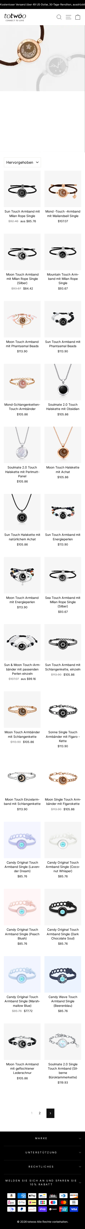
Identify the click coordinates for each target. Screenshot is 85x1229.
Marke (41, 1138)
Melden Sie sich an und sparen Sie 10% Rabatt (41, 1182)
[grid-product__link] (22, 189)
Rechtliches (41, 1166)
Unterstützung (41, 1152)
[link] (15, 17)
